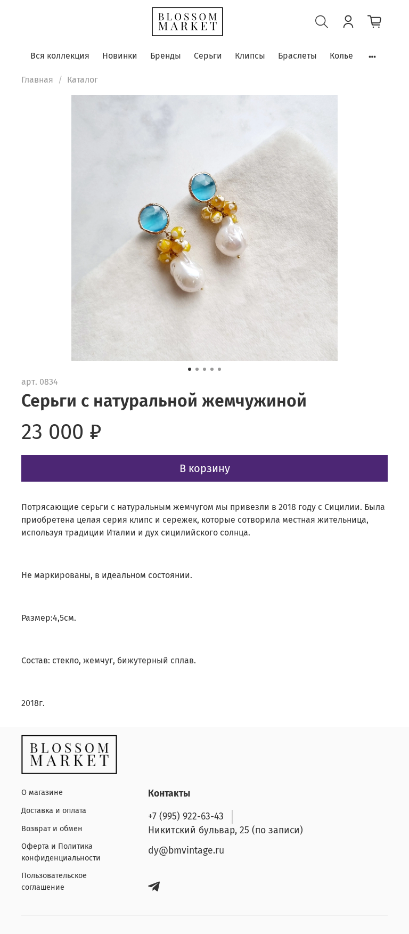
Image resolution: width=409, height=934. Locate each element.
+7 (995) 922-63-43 (186, 816)
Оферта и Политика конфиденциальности (61, 852)
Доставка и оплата (53, 810)
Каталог (82, 80)
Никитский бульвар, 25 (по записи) (225, 830)
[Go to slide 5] (219, 369)
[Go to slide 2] (197, 369)
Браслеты (297, 56)
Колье (341, 56)
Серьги (208, 56)
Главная (37, 80)
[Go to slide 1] (189, 369)
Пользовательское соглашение (54, 881)
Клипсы (250, 56)
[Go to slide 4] (212, 369)
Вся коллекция (59, 56)
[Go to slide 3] (204, 369)
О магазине (42, 792)
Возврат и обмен (52, 828)
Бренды (165, 56)
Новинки (119, 56)
